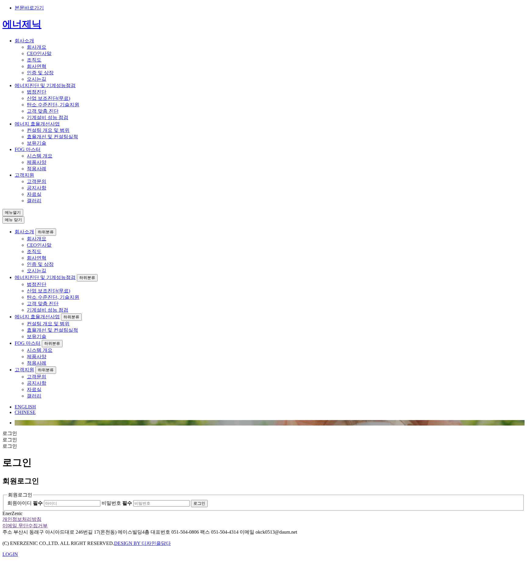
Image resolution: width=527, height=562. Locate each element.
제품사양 (36, 162)
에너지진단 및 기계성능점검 (45, 85)
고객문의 (36, 181)
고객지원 (24, 175)
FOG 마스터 (28, 149)
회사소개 (24, 40)
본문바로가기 (29, 7)
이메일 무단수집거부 (25, 525)
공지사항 (36, 187)
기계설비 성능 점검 (47, 117)
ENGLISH (25, 406)
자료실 (34, 194)
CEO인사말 (39, 53)
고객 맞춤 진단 (43, 111)
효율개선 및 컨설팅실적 (52, 136)
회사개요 (36, 47)
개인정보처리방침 (21, 519)
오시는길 (36, 79)
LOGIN (10, 554)
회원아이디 (25, 503)
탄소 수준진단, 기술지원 (53, 104)
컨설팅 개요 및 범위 (48, 130)
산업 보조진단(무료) (48, 98)
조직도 (34, 59)
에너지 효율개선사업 (37, 123)
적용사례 (36, 168)
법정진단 (36, 91)
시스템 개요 (39, 155)
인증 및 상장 (40, 72)
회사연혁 (36, 66)
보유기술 (36, 143)
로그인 (199, 503)
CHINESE (25, 412)
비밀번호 (117, 503)
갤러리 (34, 200)
